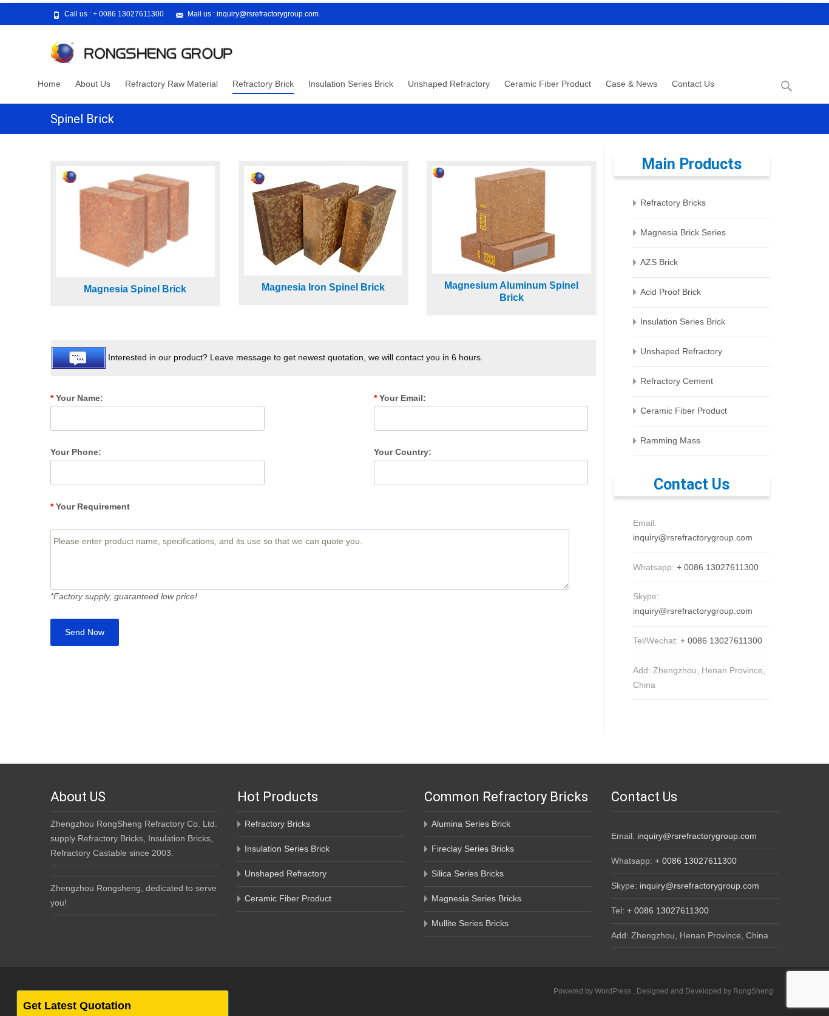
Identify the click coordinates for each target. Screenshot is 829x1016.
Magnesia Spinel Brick (135, 289)
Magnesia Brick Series (683, 232)
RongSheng (753, 991)
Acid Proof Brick (670, 292)
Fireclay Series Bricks (472, 848)
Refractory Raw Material (171, 84)
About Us (92, 84)
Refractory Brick (263, 84)
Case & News (631, 84)
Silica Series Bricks (467, 873)
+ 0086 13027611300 (128, 14)
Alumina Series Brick (470, 824)
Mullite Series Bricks (470, 923)
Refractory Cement (676, 381)
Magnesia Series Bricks (476, 898)
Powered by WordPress (593, 991)
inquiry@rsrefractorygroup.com (268, 14)
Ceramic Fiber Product (547, 84)
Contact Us (693, 84)
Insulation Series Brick (350, 84)
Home (49, 84)
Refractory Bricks (673, 202)
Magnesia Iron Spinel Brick (323, 287)
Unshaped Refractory (449, 84)
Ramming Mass (670, 440)
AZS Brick (659, 262)
